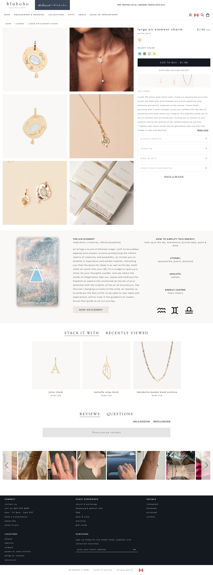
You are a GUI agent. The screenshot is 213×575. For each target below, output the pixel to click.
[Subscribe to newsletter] (134, 549)
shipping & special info (89, 508)
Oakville (9, 543)
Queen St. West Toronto (18, 551)
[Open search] (202, 15)
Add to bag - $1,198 (174, 62)
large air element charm (43, 24)
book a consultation (16, 517)
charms (20, 24)
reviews (90, 414)
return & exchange (86, 504)
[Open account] (190, 15)
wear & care (82, 517)
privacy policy (125, 570)
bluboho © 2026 (79, 570)
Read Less (202, 130)
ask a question (141, 421)
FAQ (78, 512)
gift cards (81, 525)
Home (8, 24)
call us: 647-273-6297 (17, 508)
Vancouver (10, 560)
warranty (81, 521)
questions (120, 414)
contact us (11, 504)
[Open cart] (207, 15)
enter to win (12, 525)
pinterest (152, 512)
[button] (7, 465)
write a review (174, 177)
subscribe (10, 521)
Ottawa (8, 539)
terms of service (103, 570)
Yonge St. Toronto (14, 556)
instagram (152, 504)
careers (151, 517)
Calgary (9, 547)
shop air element (91, 310)
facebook (152, 508)
